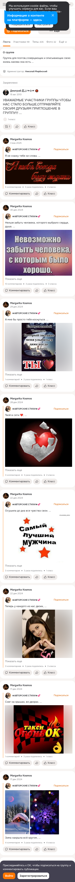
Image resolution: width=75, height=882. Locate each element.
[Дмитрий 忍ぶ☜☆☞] (6, 92)
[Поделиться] (17, 127)
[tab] (6, 41)
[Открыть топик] (37, 106)
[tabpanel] (37, 466)
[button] (17, 31)
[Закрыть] (53, 15)
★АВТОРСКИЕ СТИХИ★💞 (26, 149)
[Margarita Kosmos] (6, 141)
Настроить (43, 24)
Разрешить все (21, 24)
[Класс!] (5, 119)
